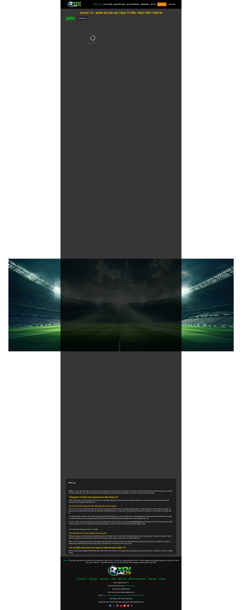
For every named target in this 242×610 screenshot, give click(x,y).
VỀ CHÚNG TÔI (82, 579)
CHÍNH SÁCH (93, 579)
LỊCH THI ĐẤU (107, 4)
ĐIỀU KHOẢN (104, 579)
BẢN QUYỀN (122, 579)
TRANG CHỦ (97, 4)
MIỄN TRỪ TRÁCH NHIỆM (137, 579)
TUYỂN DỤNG (152, 579)
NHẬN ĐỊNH (145, 4)
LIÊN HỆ (113, 579)
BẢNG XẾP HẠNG (119, 4)
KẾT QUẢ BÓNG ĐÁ (133, 4)
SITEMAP (162, 579)
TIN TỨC (153, 4)
